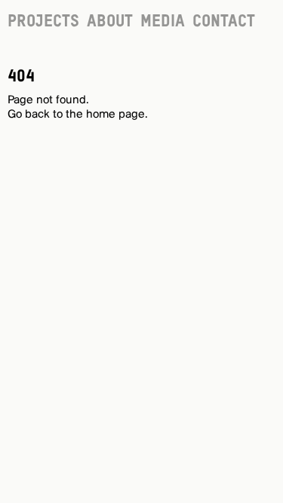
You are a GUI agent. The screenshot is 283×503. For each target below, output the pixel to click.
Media (162, 22)
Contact (223, 22)
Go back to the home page (76, 115)
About (110, 22)
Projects (43, 22)
